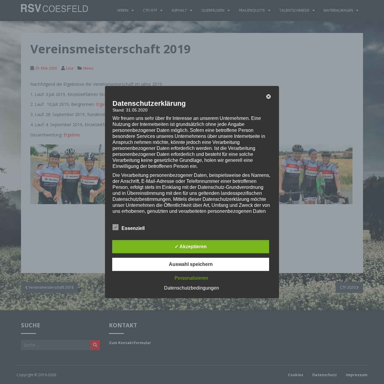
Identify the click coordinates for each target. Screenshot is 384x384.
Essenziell (133, 228)
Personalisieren (191, 278)
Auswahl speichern (191, 264)
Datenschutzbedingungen (191, 287)
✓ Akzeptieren (191, 246)
